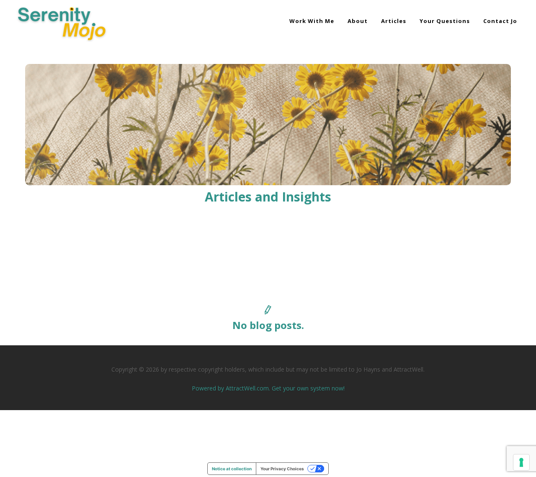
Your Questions (445, 21)
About (358, 21)
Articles (393, 21)
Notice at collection (232, 468)
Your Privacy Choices (282, 468)
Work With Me (311, 21)
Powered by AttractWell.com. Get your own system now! (268, 388)
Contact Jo (500, 21)
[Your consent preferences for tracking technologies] (521, 462)
